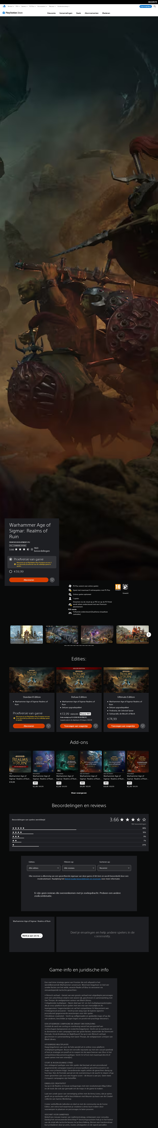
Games (23, 6)
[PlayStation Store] (13, 12)
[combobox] (43, 868)
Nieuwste (51, 13)
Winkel (10, 6)
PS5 (17, 6)
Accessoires (41, 6)
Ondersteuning (62, 6)
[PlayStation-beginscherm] (4, 6)
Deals (78, 13)
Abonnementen (92, 13)
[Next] (148, 634)
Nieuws (51, 6)
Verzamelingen (65, 13)
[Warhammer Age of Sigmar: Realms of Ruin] (26, 634)
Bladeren (106, 13)
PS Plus (31, 6)
